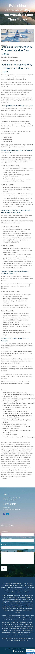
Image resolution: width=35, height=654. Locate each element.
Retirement (6, 60)
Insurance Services (8, 26)
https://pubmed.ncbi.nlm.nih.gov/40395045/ (16, 407)
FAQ (2, 41)
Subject (9, 544)
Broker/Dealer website (9, 638)
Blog (3, 33)
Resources (5, 37)
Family (21, 60)
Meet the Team (6, 30)
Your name (10, 531)
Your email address (12, 538)
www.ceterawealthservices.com (19, 635)
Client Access (12, 41)
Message (9, 551)
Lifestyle (12, 60)
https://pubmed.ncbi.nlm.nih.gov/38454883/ (16, 426)
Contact (4, 45)
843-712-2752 (6, 507)
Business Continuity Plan (21, 640)
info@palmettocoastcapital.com (12, 509)
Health (17, 60)
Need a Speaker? (25, 41)
